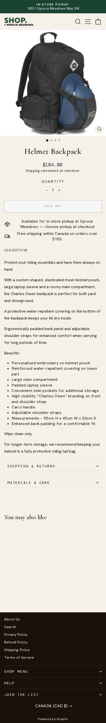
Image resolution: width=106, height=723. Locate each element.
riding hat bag (63, 451)
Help (9, 683)
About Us (12, 619)
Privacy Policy (16, 634)
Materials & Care (28, 482)
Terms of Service (19, 657)
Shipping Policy (17, 650)
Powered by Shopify (53, 719)
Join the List (21, 694)
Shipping (32, 170)
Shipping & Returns (31, 466)
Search (10, 627)
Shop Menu (16, 671)
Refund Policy (15, 642)
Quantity (53, 181)
